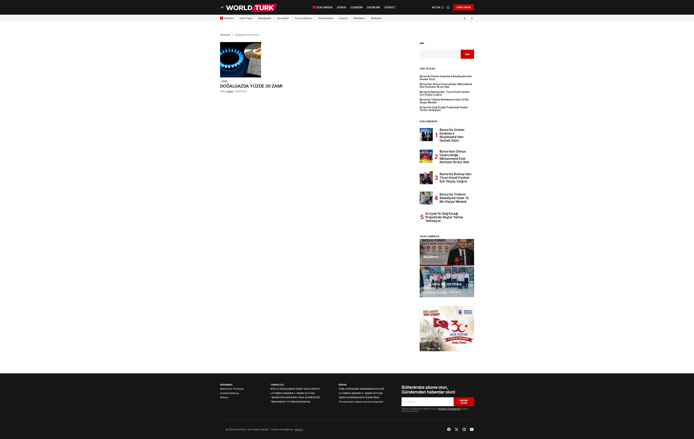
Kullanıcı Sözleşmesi (449, 408)
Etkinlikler (359, 18)
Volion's (299, 429)
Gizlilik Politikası (229, 393)
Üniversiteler (325, 18)
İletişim (224, 397)
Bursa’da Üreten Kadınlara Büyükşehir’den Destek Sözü (446, 78)
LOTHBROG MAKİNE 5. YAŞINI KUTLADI (293, 393)
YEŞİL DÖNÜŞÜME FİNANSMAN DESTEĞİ (361, 389)
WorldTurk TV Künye (232, 389)
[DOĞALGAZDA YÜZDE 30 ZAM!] (251, 60)
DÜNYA (343, 384)
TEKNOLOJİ (277, 384)
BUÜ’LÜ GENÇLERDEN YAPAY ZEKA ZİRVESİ (295, 389)
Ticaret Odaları (303, 18)
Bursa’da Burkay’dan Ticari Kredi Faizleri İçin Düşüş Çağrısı (445, 93)
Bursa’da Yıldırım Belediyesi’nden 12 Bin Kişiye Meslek (444, 101)
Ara (422, 43)
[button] (222, 7)
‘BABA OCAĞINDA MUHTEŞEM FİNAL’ (359, 397)
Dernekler (283, 18)
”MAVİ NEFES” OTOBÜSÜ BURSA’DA (290, 401)
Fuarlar (343, 18)
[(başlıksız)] (447, 252)
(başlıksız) (430, 257)
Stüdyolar (376, 18)
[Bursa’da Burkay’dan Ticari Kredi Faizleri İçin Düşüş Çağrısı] (426, 177)
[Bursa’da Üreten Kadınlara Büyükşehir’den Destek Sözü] (426, 134)
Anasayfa (225, 34)
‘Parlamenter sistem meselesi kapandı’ (361, 401)
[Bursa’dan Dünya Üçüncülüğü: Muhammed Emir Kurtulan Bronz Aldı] (426, 156)
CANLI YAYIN (463, 7)
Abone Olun (464, 401)
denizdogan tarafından (435, 292)
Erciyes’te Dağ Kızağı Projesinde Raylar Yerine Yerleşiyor (444, 109)
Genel (224, 81)
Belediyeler (264, 18)
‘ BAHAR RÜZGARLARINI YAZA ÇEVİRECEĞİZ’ (296, 397)
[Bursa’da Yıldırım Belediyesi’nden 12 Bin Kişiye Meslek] (426, 198)
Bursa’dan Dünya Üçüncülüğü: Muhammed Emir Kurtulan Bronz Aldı (446, 85)
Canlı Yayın (245, 18)
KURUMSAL (226, 384)
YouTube (229, 18)
